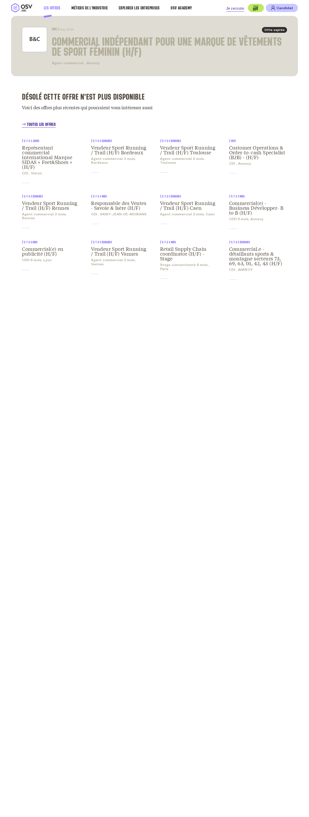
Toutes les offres (41, 124)
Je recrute (235, 8)
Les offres (52, 8)
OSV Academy (181, 8)
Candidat (284, 8)
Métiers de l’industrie (89, 8)
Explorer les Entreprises (139, 8)
